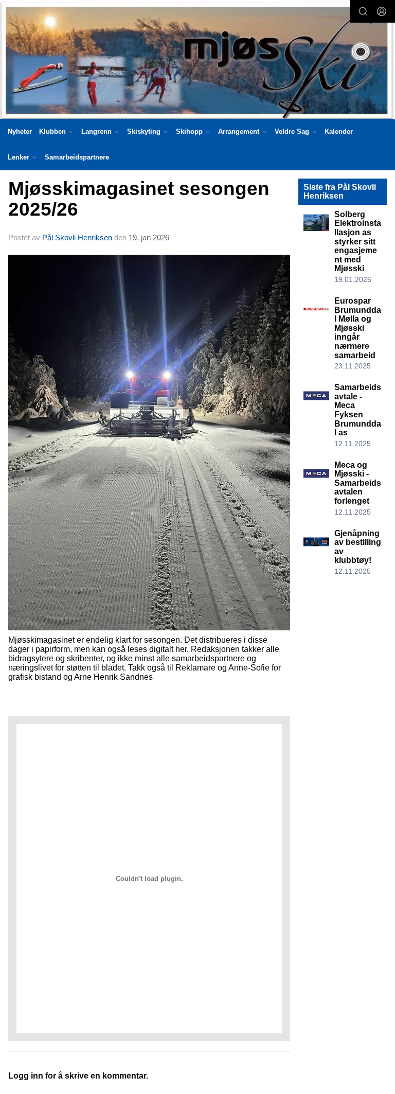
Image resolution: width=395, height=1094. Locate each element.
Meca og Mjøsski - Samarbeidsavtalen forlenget (357, 483)
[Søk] (363, 11)
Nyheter (20, 131)
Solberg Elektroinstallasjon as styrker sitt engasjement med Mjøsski (357, 241)
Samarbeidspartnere (77, 157)
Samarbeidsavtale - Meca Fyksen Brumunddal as (357, 410)
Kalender (339, 131)
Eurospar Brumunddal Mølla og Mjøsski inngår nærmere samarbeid (357, 328)
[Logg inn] (381, 11)
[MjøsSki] (197, 61)
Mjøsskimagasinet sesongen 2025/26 (139, 199)
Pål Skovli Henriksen (77, 237)
